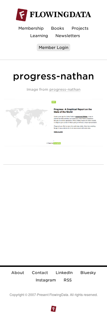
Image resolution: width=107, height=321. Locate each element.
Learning (39, 35)
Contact (40, 272)
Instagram (46, 280)
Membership (31, 28)
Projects (80, 28)
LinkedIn (64, 272)
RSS (68, 280)
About (17, 272)
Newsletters (67, 35)
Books (57, 28)
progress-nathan (64, 89)
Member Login (53, 47)
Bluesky (88, 272)
